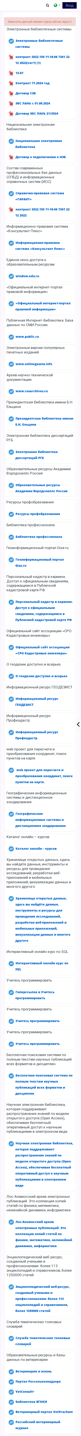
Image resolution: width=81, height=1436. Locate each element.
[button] (47, 5)
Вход (69, 5)
